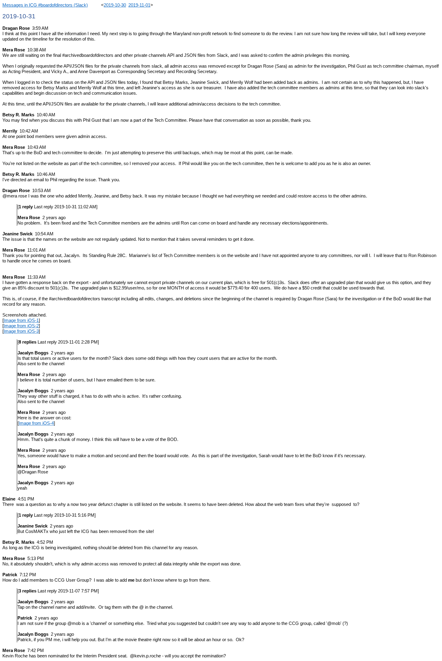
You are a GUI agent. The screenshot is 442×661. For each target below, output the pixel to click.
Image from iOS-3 (21, 331)
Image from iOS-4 (36, 423)
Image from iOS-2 (21, 325)
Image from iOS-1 (21, 320)
